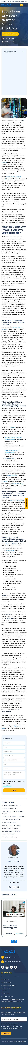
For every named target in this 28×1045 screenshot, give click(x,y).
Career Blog (6, 993)
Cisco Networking (10, 459)
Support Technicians (16, 500)
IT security (4, 482)
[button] (10, 34)
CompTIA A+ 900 (12, 475)
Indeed (7, 544)
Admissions (6, 979)
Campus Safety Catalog (9, 985)
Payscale (4, 162)
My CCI (4, 991)
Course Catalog (7, 982)
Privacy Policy (6, 988)
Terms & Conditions (8, 996)
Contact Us (26, 503)
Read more (9, 933)
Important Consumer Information (11, 977)
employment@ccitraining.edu (14, 1001)
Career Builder (10, 550)
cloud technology (17, 484)
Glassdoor (15, 544)
